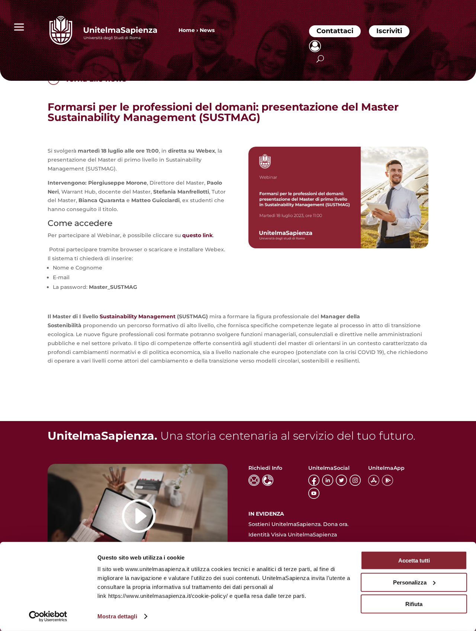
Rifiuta (413, 604)
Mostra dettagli (117, 616)
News (207, 30)
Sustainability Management (138, 316)
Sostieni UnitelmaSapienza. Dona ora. (298, 524)
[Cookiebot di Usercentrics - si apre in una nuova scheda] (48, 616)
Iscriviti (389, 31)
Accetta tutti (414, 560)
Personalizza (410, 582)
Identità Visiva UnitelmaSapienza (292, 534)
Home (186, 30)
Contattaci (334, 31)
